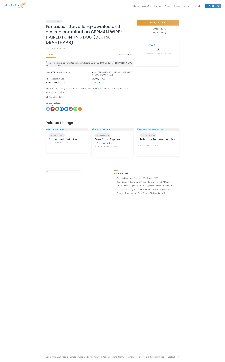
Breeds (177, 6)
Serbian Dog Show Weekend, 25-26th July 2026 (137, 178)
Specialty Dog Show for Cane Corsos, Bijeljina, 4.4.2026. (141, 193)
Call (63, 82)
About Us (146, 6)
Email (100, 82)
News (167, 6)
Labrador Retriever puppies (157, 139)
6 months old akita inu (63, 139)
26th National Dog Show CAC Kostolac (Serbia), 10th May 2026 (144, 189)
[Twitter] (48, 108)
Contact (131, 357)
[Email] (57, 108)
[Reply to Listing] (49, 150)
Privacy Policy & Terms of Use (151, 357)
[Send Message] (141, 63)
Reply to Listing (158, 22)
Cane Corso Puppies (107, 139)
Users (186, 6)
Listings (157, 6)
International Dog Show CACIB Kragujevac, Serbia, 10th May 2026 (145, 185)
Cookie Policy (173, 357)
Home (136, 6)
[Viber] (71, 108)
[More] (80, 108)
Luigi (158, 49)
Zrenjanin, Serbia (104, 143)
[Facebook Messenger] (66, 108)
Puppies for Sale (53, 21)
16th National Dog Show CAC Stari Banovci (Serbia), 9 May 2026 (145, 182)
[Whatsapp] (75, 108)
